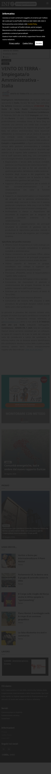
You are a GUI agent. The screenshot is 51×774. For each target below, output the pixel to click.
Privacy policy (14, 43)
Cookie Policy (32, 24)
